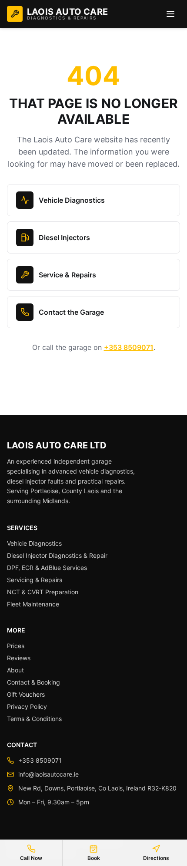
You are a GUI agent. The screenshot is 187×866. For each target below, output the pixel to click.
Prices (15, 645)
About (15, 670)
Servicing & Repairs (34, 579)
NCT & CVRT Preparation (42, 592)
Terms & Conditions (34, 718)
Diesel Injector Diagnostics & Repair (57, 555)
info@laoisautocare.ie (48, 774)
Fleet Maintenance (33, 604)
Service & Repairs (67, 274)
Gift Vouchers (26, 694)
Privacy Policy (27, 706)
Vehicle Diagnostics (72, 200)
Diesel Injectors (64, 237)
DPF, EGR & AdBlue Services (47, 567)
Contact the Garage (71, 312)
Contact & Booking (33, 682)
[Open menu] (170, 13)
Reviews (18, 658)
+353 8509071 (129, 347)
